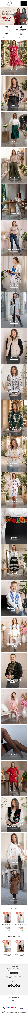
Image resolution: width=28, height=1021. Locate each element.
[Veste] (14, 346)
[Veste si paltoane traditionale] (14, 814)
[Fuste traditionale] (14, 562)
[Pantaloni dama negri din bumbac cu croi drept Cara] (20, 946)
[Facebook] (9, 985)
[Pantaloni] (14, 166)
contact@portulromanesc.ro (14, 993)
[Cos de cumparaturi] (22, 5)
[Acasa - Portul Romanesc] (9, 3)
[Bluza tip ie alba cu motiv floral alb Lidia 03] (7, 946)
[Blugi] (14, 238)
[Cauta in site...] (25, 5)
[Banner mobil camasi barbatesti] (14, 670)
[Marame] (14, 850)
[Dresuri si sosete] (14, 742)
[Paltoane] (14, 310)
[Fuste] (14, 129)
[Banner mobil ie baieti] (14, 598)
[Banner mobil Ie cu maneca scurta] (14, 454)
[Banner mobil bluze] (14, 418)
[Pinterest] (11, 985)
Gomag (24, 1012)
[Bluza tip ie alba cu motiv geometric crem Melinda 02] (20, 917)
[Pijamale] (14, 706)
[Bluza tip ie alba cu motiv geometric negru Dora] (7, 917)
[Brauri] (14, 526)
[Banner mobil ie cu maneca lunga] (14, 382)
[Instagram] (19, 985)
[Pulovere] (14, 778)
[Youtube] (14, 985)
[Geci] (14, 887)
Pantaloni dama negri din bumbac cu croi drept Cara (20, 953)
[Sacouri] (14, 274)
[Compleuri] (14, 202)
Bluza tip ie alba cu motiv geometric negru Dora (7, 925)
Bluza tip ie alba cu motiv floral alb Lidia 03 (7, 953)
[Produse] (22, 3)
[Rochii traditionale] (14, 490)
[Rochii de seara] (14, 57)
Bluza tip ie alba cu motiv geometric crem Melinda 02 (20, 925)
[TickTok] (16, 985)
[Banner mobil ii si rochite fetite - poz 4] (14, 634)
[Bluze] (14, 93)
